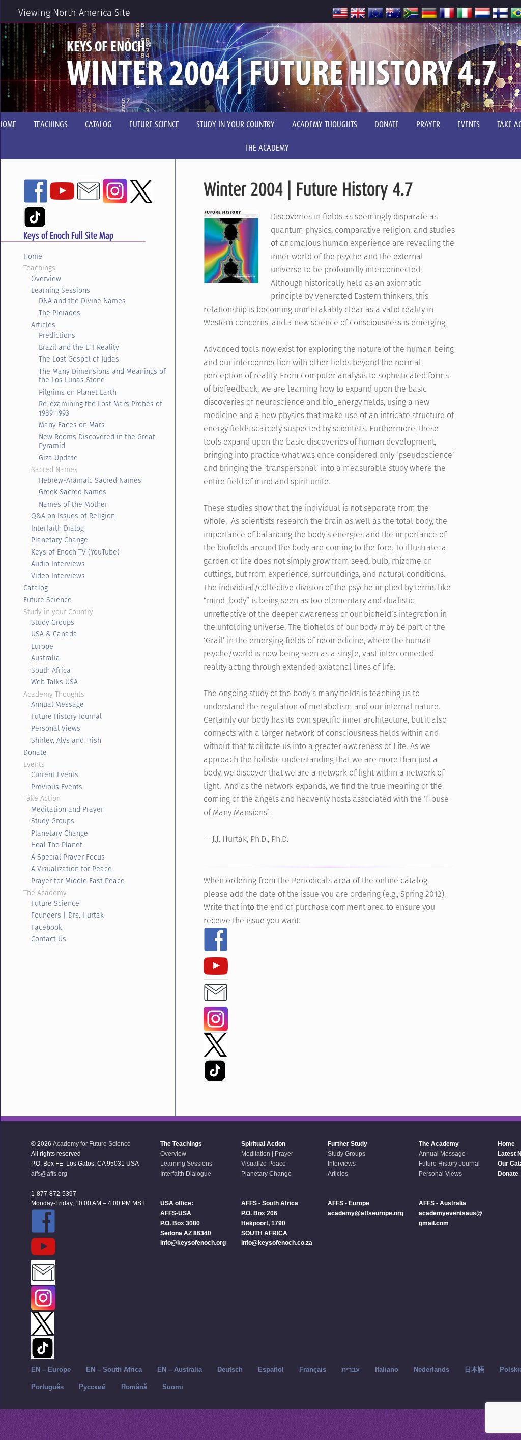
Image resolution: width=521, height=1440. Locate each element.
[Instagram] (216, 1026)
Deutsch (230, 1369)
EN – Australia (179, 1369)
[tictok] (215, 1077)
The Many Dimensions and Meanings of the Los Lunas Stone (102, 375)
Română (134, 1387)
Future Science (47, 600)
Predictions (57, 335)
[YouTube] (216, 973)
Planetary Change (59, 540)
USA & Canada (54, 634)
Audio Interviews (58, 564)
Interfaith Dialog (57, 528)
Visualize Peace (263, 1163)
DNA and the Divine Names (82, 301)
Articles (43, 325)
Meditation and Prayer (67, 809)
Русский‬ (92, 1387)
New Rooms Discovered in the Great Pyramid (97, 441)
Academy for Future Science (92, 1143)
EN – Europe (51, 1369)
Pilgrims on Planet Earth (78, 392)
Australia (45, 658)
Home (32, 256)
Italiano (386, 1369)
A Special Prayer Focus (68, 857)
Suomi (172, 1387)
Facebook (46, 927)
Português (47, 1387)
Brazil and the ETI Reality (79, 347)
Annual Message (57, 704)
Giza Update (58, 458)
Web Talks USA (54, 682)
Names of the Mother (73, 504)
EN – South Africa (114, 1369)
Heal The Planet (56, 845)
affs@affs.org (49, 1173)
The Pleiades (59, 313)
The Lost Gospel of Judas (79, 359)
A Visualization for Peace (71, 869)
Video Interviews (58, 576)
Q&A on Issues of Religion (73, 516)
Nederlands (431, 1369)
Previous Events (56, 787)
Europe (42, 646)
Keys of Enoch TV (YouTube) (75, 552)
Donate (35, 752)
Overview (46, 278)
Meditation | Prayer (267, 1153)
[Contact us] (216, 1000)
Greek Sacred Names (72, 492)
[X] (215, 1052)
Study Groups (52, 622)
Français (312, 1369)
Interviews (342, 1163)
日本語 (474, 1369)
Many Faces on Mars (72, 425)
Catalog (35, 588)
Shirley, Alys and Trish (66, 740)
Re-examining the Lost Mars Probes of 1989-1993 (100, 408)
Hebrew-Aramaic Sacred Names (90, 480)
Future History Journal (66, 716)
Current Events (54, 774)
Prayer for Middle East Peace (78, 881)
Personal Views (55, 728)
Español (271, 1369)
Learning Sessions (60, 290)
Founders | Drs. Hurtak (67, 915)
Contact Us (48, 939)
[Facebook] (216, 947)
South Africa (51, 670)
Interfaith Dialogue (185, 1173)
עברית (350, 1369)
